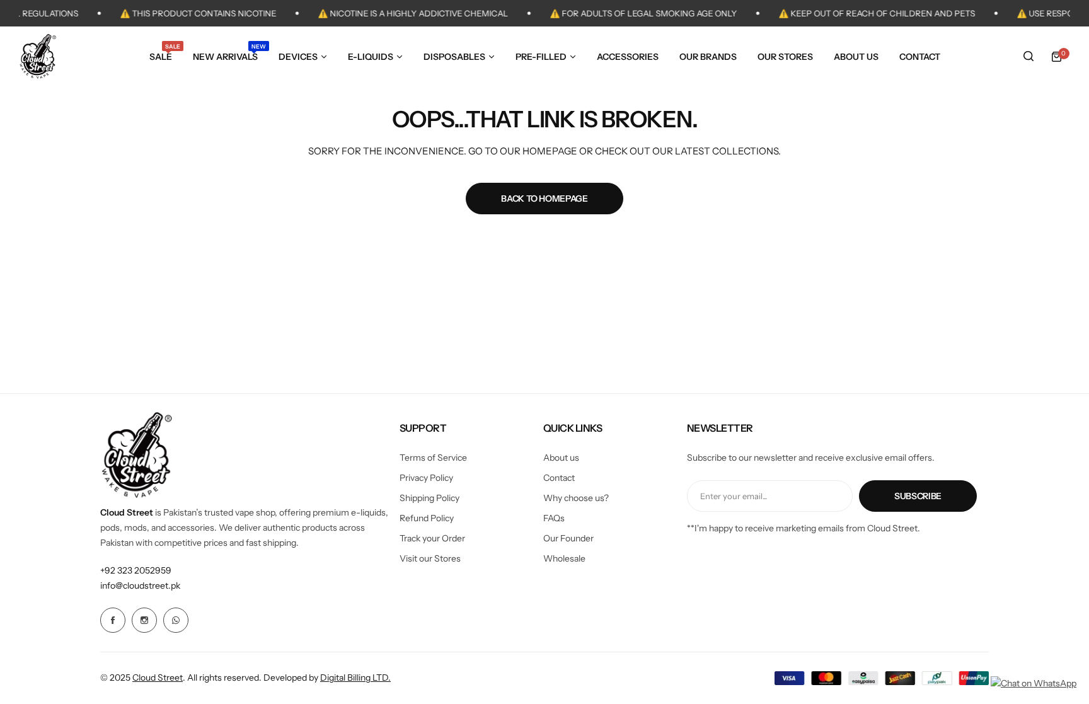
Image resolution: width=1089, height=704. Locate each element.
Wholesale (564, 558)
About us (561, 457)
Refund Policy (427, 518)
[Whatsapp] (175, 620)
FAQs (554, 518)
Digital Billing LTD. (355, 677)
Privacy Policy (426, 477)
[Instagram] (144, 620)
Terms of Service (433, 457)
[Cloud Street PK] (38, 56)
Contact (559, 477)
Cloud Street (157, 677)
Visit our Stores (430, 558)
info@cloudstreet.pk (140, 585)
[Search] (1028, 57)
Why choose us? (576, 498)
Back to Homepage (544, 198)
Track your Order (432, 538)
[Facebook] (112, 620)
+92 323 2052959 (135, 570)
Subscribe (918, 496)
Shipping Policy (429, 498)
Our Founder (568, 538)
